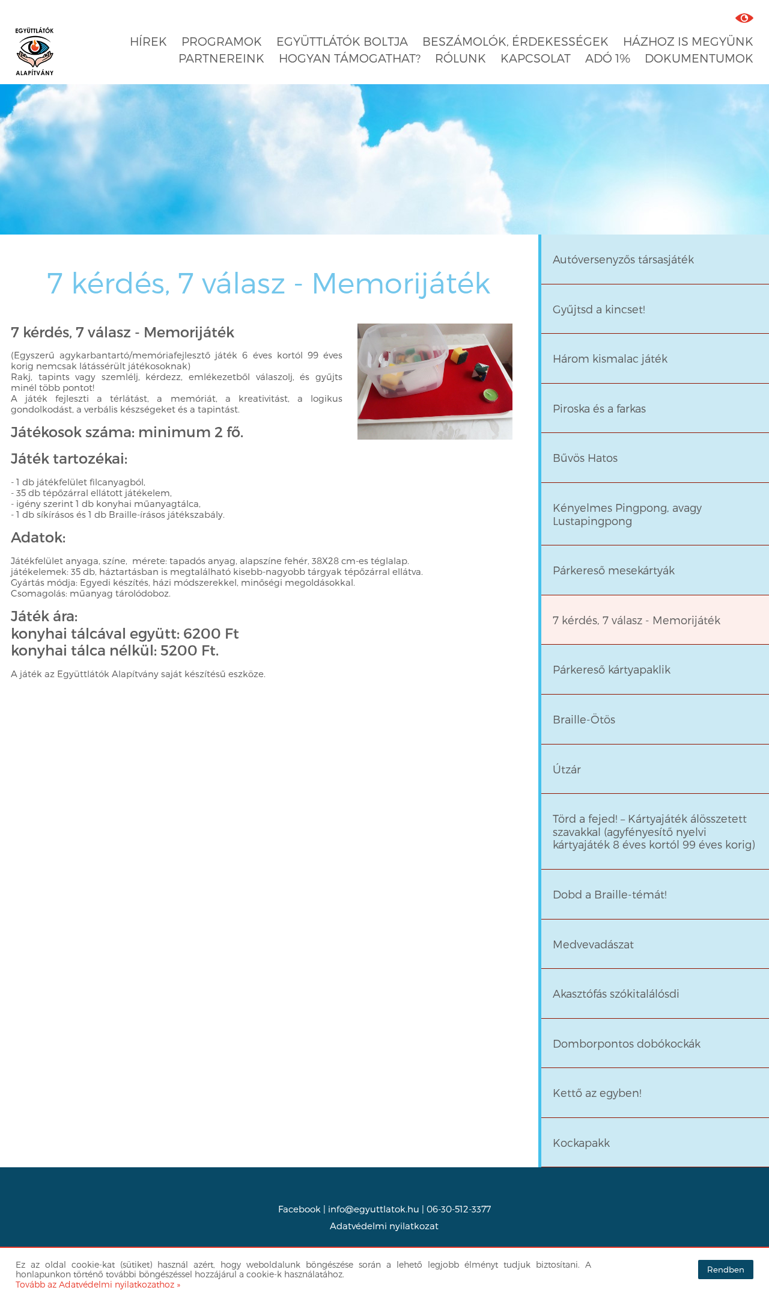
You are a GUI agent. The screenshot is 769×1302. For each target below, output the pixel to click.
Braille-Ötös (584, 719)
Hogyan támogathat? (350, 58)
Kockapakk (581, 1142)
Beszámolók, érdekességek (515, 41)
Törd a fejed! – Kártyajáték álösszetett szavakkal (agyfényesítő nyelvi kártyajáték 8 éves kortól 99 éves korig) (654, 831)
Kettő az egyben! (597, 1092)
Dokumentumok (699, 58)
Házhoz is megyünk (688, 41)
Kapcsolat (535, 58)
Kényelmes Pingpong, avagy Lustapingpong (627, 514)
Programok (221, 41)
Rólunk (460, 58)
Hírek (148, 41)
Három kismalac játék (610, 358)
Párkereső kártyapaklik (611, 669)
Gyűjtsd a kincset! (599, 308)
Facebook (299, 1208)
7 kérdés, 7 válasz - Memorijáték (269, 282)
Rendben (725, 1269)
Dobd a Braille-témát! (610, 894)
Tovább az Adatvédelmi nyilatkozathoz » (98, 1284)
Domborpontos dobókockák (627, 1043)
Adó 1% (607, 58)
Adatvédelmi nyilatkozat (384, 1225)
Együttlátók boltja (342, 41)
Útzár (567, 769)
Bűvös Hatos (585, 457)
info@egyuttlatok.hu (373, 1208)
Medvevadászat (593, 944)
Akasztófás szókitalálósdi (616, 993)
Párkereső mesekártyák (614, 569)
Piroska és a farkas (599, 408)
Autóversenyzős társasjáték (623, 259)
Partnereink (221, 58)
